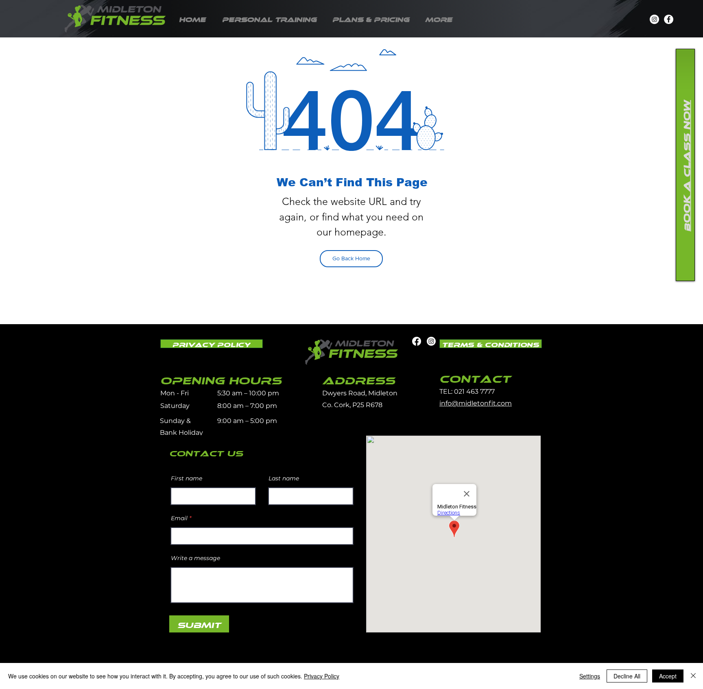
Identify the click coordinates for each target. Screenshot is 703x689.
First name (186, 478)
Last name (284, 478)
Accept (668, 676)
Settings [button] (589, 676)
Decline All (626, 676)
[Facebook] (668, 19)
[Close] (693, 675)
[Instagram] (654, 19)
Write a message (195, 558)
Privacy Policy (321, 676)
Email (179, 518)
